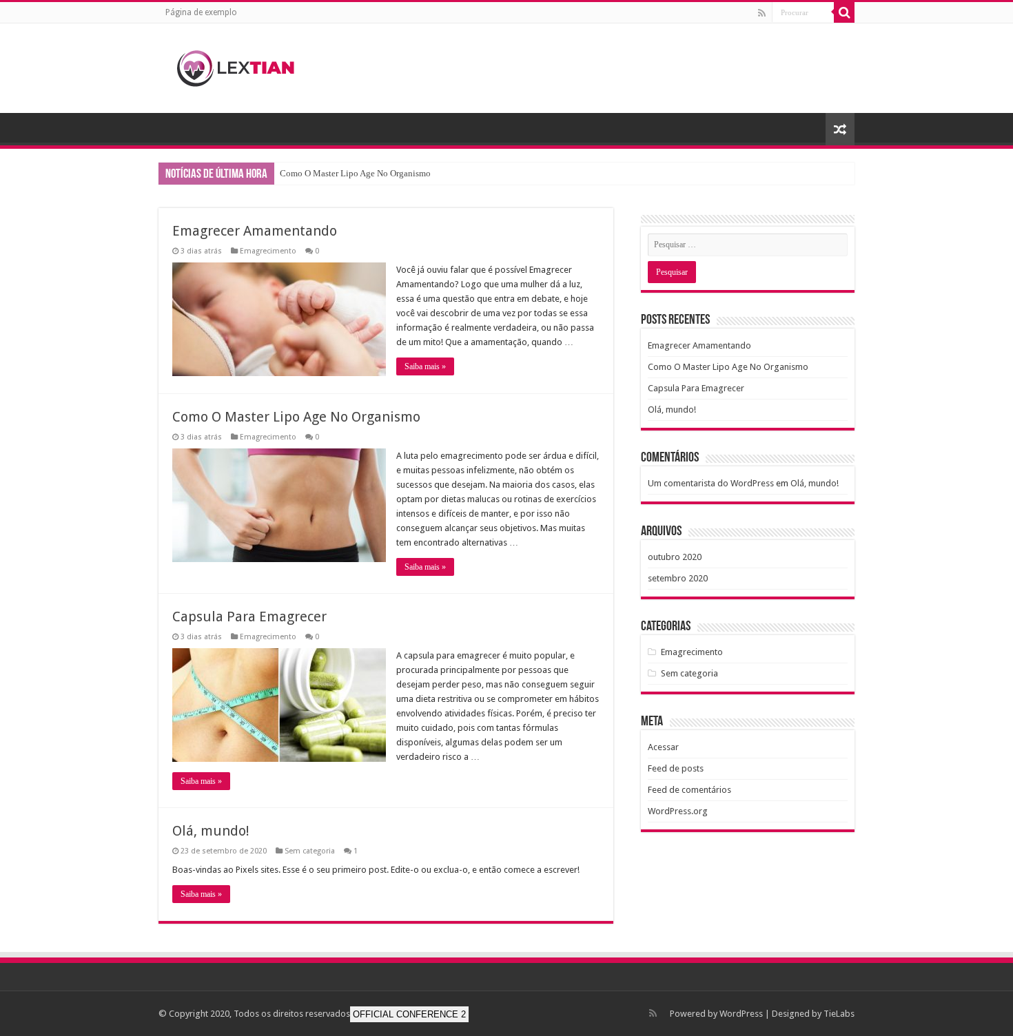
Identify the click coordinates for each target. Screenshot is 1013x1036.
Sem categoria (310, 851)
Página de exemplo (201, 12)
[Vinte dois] (244, 65)
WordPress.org (678, 811)
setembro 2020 (678, 578)
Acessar (663, 747)
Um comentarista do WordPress (711, 483)
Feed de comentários (689, 790)
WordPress (741, 1013)
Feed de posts (676, 768)
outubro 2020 (675, 557)
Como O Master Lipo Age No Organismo (355, 173)
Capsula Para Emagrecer (249, 616)
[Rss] (762, 13)
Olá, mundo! (210, 830)
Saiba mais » (425, 366)
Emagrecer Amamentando (254, 230)
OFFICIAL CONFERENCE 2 (409, 1014)
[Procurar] (844, 12)
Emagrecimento (268, 251)
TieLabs (839, 1013)
